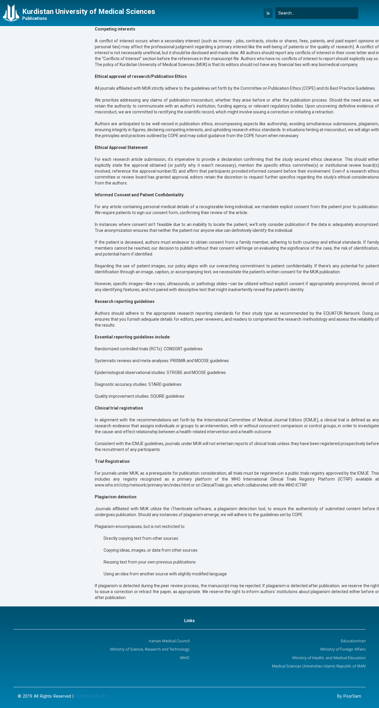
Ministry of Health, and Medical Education (329, 658)
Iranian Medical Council (169, 641)
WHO (185, 658)
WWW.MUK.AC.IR (90, 696)
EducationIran (353, 641)
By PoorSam (349, 696)
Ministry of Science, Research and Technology (150, 649)
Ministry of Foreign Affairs (343, 649)
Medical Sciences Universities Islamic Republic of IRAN (319, 666)
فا (268, 13)
